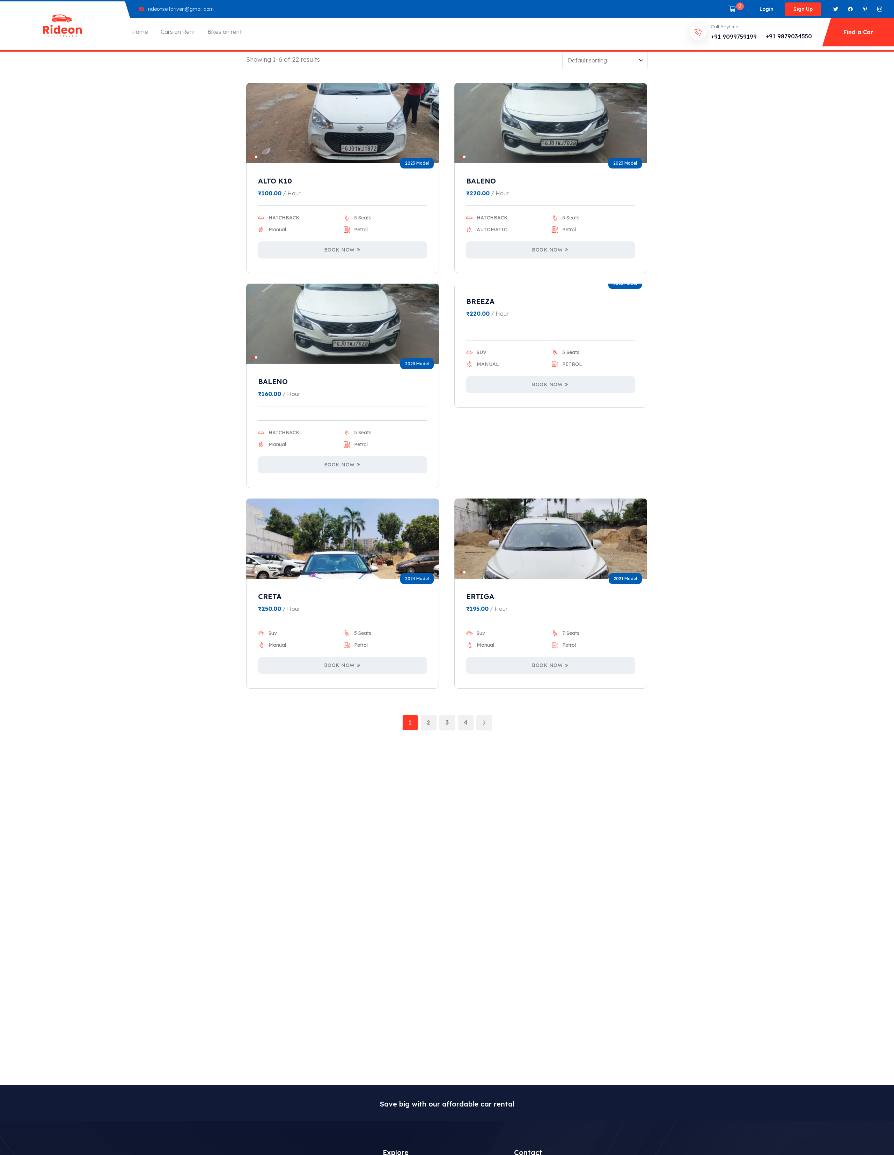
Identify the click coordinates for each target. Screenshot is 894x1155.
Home (139, 31)
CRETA (269, 596)
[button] (252, 157)
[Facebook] (850, 9)
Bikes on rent (224, 31)
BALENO (481, 181)
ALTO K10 (275, 181)
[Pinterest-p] (865, 9)
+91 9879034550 (788, 36)
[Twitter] (835, 9)
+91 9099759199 (734, 36)
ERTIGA (480, 596)
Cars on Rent (178, 31)
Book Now (339, 250)
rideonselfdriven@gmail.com (181, 9)
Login (767, 9)
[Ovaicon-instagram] (879, 9)
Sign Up (803, 9)
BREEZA (480, 301)
